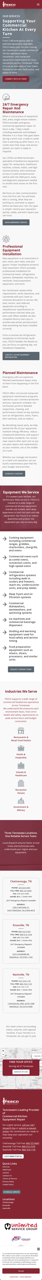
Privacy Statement (25, 1277)
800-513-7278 (26, 934)
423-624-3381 (24, 888)
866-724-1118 (26, 984)
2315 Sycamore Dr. (21, 954)
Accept (21, 1271)
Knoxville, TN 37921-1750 (21, 957)
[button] (38, 1249)
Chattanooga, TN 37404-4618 (21, 910)
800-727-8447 (26, 890)
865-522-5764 (24, 931)
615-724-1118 (24, 981)
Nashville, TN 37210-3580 (21, 1006)
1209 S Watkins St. (21, 907)
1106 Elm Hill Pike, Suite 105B (21, 1003)
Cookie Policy (14, 1277)
